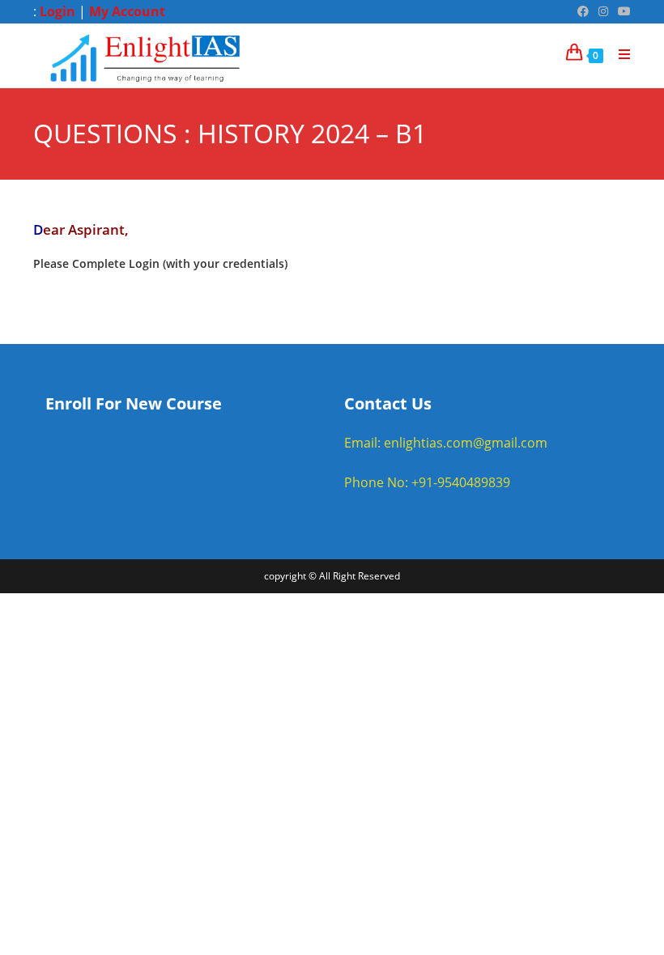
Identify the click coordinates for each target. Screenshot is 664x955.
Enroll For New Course (133, 403)
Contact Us (388, 403)
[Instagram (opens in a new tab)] (603, 11)
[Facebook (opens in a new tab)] (583, 11)
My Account (127, 11)
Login (57, 11)
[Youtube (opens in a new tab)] (622, 11)
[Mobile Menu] (619, 54)
